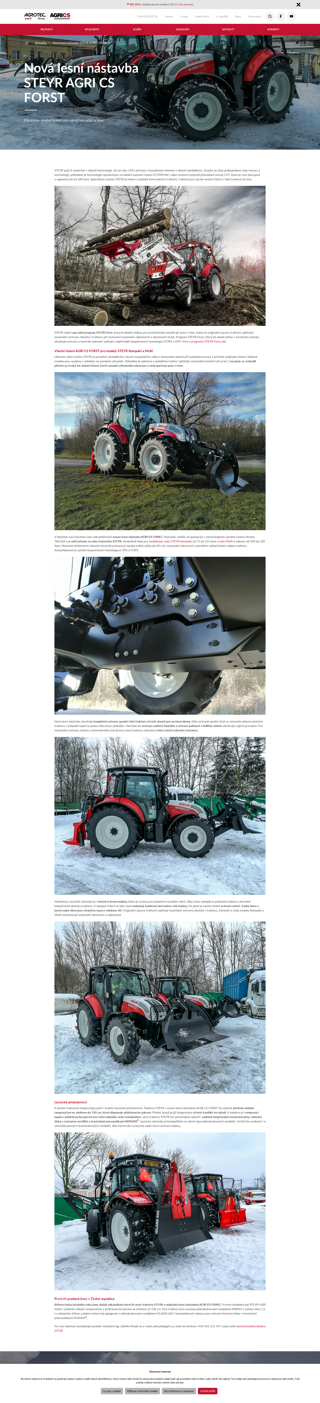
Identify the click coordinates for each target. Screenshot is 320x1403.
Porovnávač (252, 17)
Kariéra (155, 17)
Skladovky (182, 32)
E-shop (171, 17)
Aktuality (228, 32)
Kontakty (273, 32)
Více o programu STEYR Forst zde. (204, 341)
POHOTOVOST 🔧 (130, 17)
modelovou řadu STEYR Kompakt (170, 541)
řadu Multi (226, 541)
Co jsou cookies (112, 1391)
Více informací (192, 5)
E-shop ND (215, 17)
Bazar (233, 17)
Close (298, 5)
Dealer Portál (192, 17)
